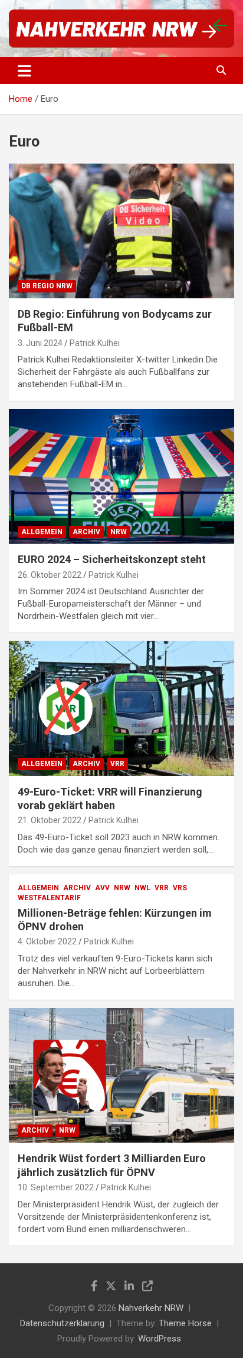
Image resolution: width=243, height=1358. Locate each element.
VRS (180, 888)
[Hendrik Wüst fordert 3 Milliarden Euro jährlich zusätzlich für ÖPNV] (121, 1075)
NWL (142, 888)
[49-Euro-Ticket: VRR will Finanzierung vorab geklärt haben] (121, 709)
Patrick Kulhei (95, 343)
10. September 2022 (56, 1187)
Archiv (86, 532)
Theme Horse (185, 1323)
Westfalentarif (49, 898)
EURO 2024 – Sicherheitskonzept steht (112, 559)
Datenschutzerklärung (62, 1323)
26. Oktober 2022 (49, 575)
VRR (117, 764)
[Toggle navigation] (24, 70)
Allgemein (42, 532)
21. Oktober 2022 (49, 820)
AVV (102, 888)
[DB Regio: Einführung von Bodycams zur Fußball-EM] (121, 231)
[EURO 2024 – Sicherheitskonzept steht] (121, 477)
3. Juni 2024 (40, 343)
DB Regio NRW (47, 286)
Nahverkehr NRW (151, 1308)
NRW (118, 532)
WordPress (159, 1338)
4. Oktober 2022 (47, 941)
